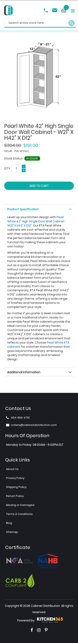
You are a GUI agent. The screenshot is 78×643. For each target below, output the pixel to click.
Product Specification (23, 209)
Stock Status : (14, 158)
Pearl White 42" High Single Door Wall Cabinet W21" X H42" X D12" (35, 221)
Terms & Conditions (19, 514)
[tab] (39, 209)
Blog (9, 523)
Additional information (23, 372)
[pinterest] (46, 630)
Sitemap (12, 532)
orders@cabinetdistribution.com (55, 11)
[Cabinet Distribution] (8, 10)
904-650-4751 (46, 11)
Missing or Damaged (20, 505)
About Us (12, 469)
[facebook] (32, 630)
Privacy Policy (15, 478)
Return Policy (15, 496)
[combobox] (40, 23)
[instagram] (39, 630)
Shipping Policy (16, 487)
